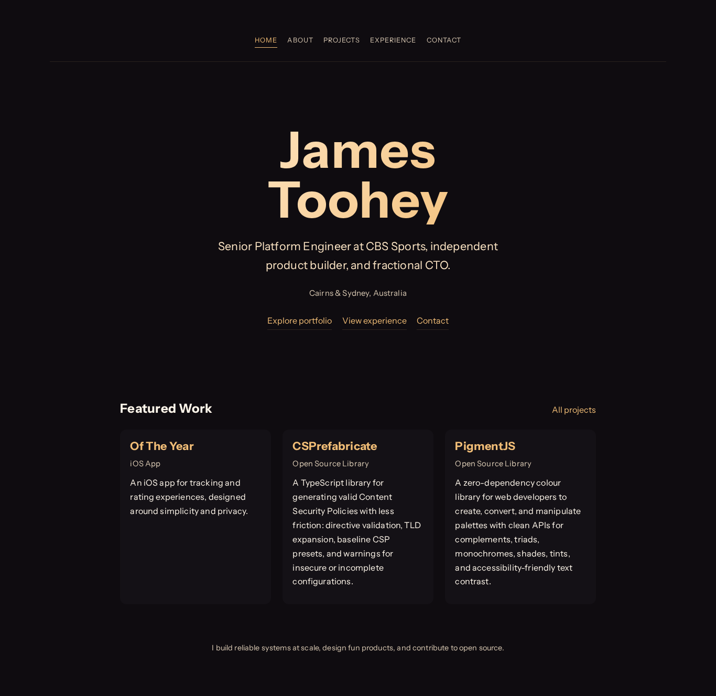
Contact (444, 40)
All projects (574, 409)
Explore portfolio (299, 320)
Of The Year (161, 446)
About (300, 40)
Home (266, 40)
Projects (341, 40)
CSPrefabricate (334, 446)
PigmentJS (485, 446)
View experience (374, 320)
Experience (393, 40)
